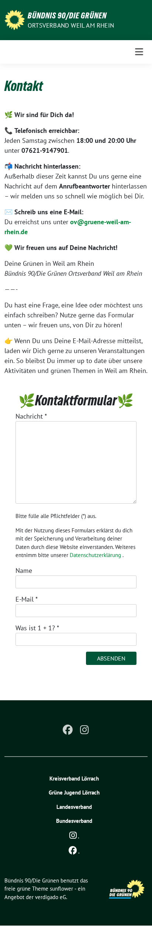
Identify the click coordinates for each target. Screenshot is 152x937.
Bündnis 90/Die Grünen (67, 15)
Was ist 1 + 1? (37, 628)
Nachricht (31, 416)
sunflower (61, 888)
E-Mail (26, 599)
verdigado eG (50, 897)
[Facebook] (67, 730)
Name (23, 570)
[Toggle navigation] (139, 52)
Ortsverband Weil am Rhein (71, 25)
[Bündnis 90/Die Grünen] (14, 19)
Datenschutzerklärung (95, 555)
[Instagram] (84, 730)
